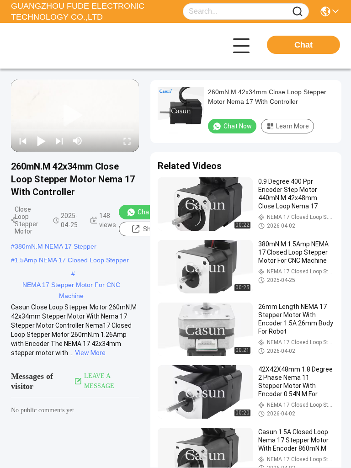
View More (90, 352)
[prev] (23, 141)
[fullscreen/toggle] (127, 141)
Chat (303, 44)
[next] (59, 141)
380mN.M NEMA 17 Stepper (55, 246)
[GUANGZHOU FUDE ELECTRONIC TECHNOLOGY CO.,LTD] (61, 45)
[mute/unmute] (78, 141)
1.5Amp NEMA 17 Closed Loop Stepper (72, 260)
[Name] (297, 11)
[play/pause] (41, 141)
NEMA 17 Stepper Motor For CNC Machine (71, 285)
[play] (75, 115)
